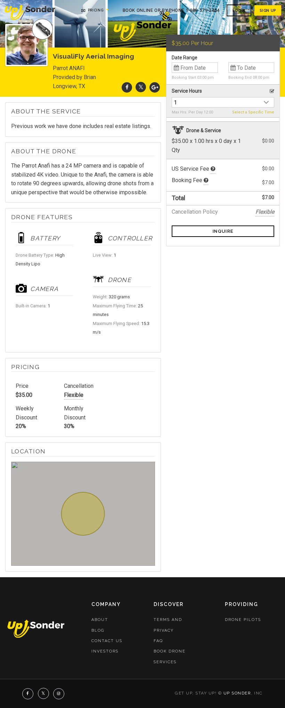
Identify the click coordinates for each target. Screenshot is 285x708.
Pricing (95, 10)
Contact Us (106, 641)
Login (239, 10)
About (99, 619)
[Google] (154, 87)
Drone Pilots (243, 619)
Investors (105, 651)
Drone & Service (203, 130)
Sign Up (268, 10)
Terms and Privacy (168, 624)
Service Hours (187, 91)
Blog (97, 630)
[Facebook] (127, 87)
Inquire (223, 231)
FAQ (158, 641)
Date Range (184, 57)
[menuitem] (30, 12)
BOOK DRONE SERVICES (170, 656)
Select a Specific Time (253, 112)
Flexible (73, 395)
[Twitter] (141, 87)
